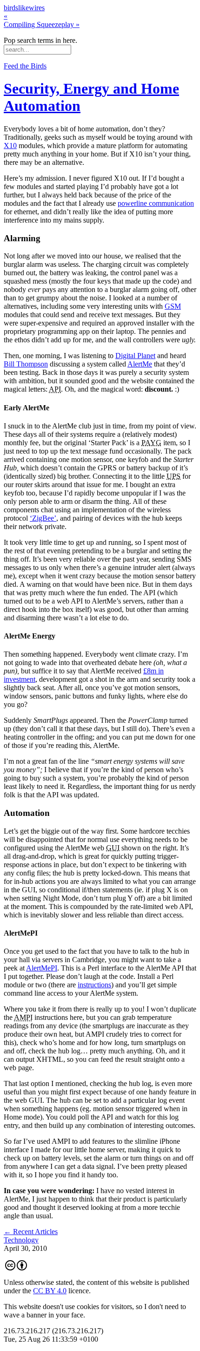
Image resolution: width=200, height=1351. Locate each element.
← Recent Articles (31, 1232)
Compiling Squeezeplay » (42, 24)
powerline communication (156, 203)
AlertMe (139, 364)
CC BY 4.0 (50, 1291)
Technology (21, 1240)
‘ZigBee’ (43, 518)
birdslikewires (24, 8)
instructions (94, 985)
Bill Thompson (26, 364)
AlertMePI (41, 968)
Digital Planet (135, 356)
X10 (10, 145)
